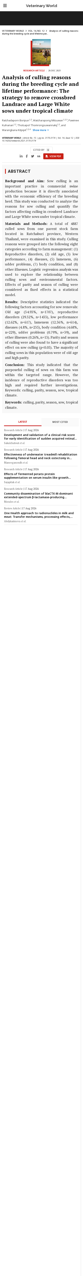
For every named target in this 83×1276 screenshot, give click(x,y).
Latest (22, 421)
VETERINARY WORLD (13, 30)
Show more (40, 130)
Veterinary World (41, 5)
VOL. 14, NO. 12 (36, 30)
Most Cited (60, 422)
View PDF (55, 156)
